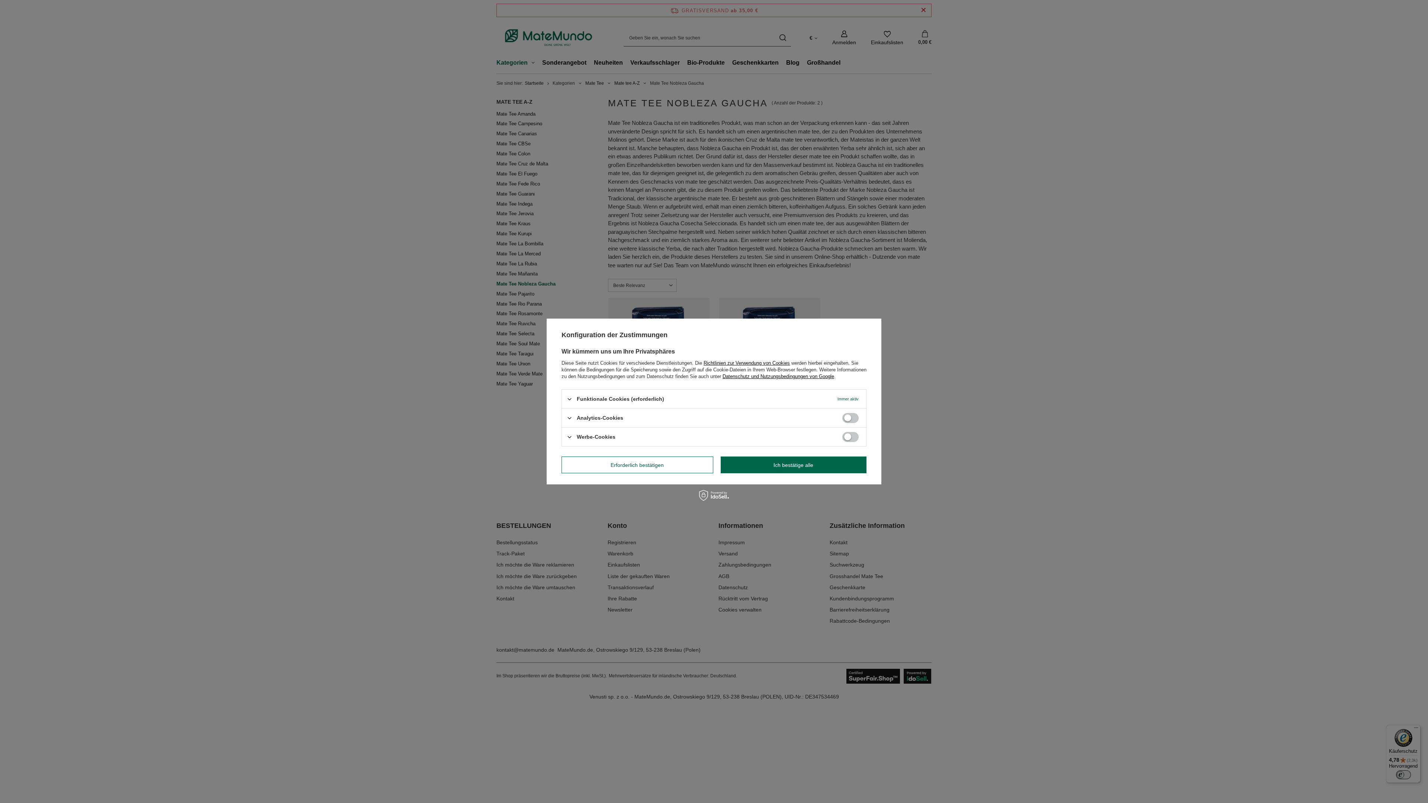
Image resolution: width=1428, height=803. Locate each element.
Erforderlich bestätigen (637, 465)
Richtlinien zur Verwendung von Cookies (747, 363)
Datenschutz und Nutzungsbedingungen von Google (778, 376)
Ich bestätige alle (793, 465)
